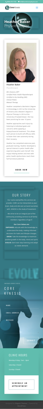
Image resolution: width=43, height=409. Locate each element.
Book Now (22, 169)
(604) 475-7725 (11, 2)
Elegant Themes (21, 403)
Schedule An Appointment (20, 384)
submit (31, 340)
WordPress (21, 406)
